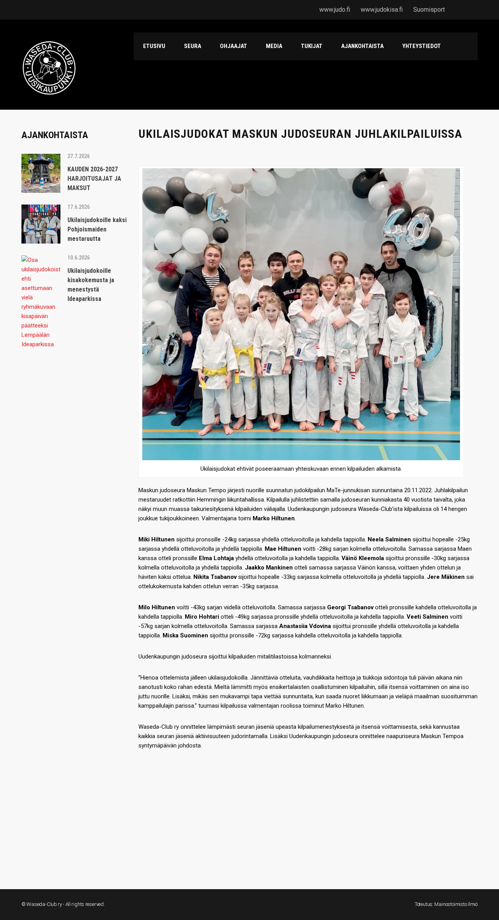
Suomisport (429, 9)
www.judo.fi (334, 9)
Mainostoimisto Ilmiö (456, 904)
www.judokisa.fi (382, 9)
